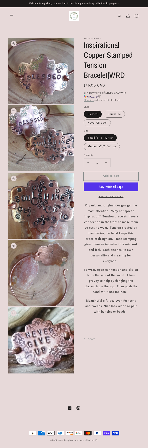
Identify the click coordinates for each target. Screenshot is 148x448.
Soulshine (114, 114)
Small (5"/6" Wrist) (100, 137)
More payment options (111, 196)
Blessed (93, 114)
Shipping (89, 100)
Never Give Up (97, 122)
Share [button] (91, 339)
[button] (11, 15)
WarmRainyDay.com (68, 440)
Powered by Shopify (88, 440)
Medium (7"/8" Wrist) (102, 146)
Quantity (88, 155)
